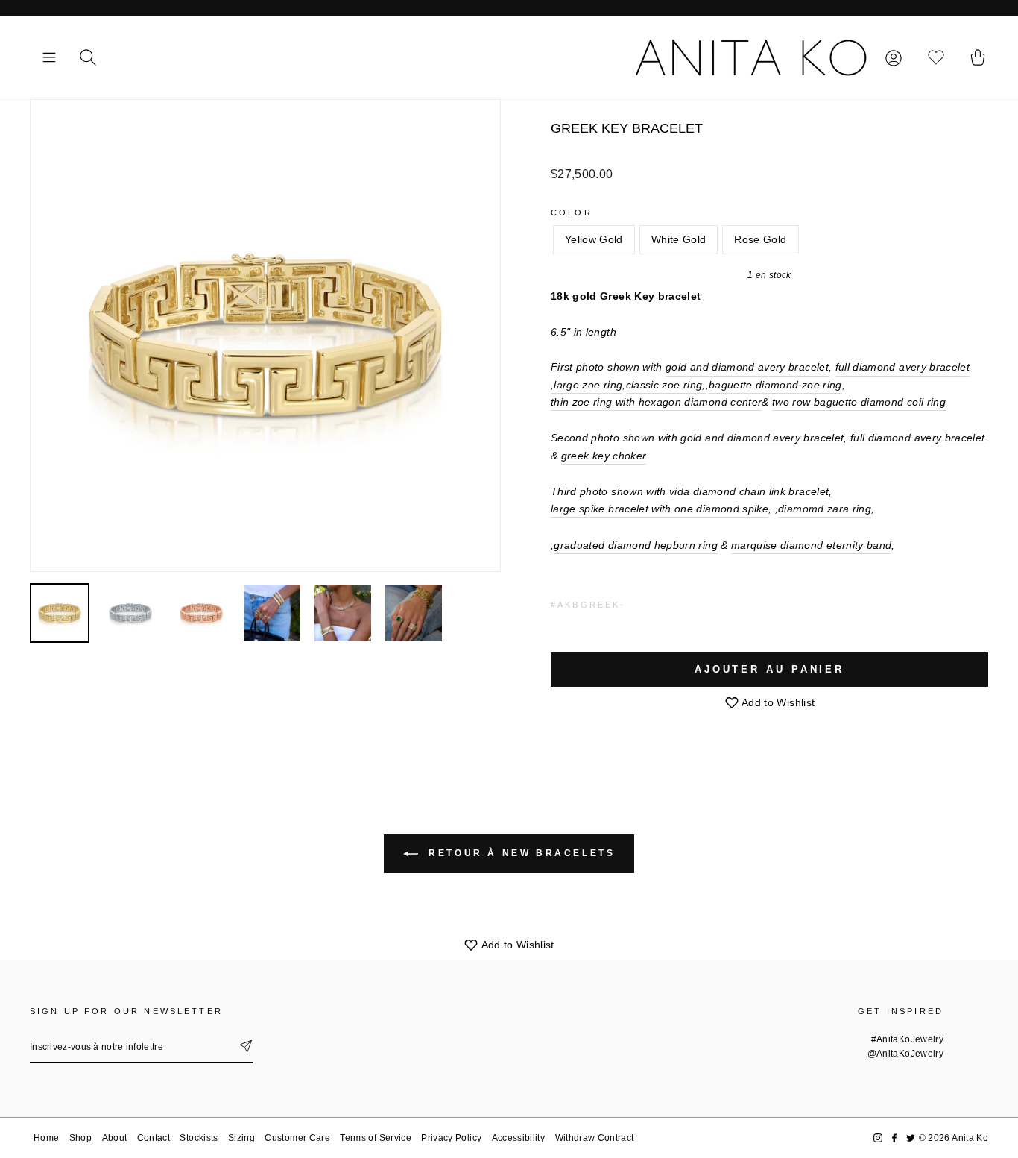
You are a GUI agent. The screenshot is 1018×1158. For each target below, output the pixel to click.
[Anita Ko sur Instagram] (878, 1138)
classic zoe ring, (666, 385)
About (114, 1138)
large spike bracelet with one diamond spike (659, 509)
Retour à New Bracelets (520, 853)
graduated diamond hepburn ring (636, 545)
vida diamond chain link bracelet (749, 491)
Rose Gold (760, 239)
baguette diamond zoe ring (775, 385)
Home (46, 1138)
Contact (153, 1138)
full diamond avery (895, 438)
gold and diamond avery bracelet (747, 367)
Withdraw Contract (594, 1138)
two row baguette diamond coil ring (859, 402)
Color (571, 212)
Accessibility (519, 1138)
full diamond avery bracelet (902, 367)
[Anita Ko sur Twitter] (910, 1138)
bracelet (965, 438)
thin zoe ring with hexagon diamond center (656, 402)
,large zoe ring (586, 385)
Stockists (199, 1138)
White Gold (678, 239)
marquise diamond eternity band (811, 545)
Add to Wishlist (777, 702)
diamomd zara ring (824, 509)
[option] (265, 335)
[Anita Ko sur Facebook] (894, 1138)
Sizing (241, 1138)
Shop (80, 1138)
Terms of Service (375, 1138)
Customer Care (297, 1138)
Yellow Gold (594, 239)
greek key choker (604, 456)
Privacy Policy (451, 1138)
